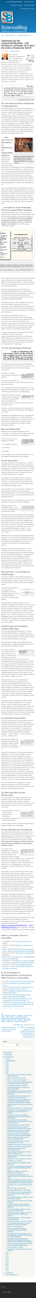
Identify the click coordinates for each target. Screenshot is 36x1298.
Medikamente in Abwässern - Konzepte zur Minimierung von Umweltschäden (8, 1029)
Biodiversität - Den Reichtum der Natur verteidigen (19, 1146)
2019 (7, 1255)
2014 (7, 1264)
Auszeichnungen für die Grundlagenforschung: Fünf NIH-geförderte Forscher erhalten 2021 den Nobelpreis (19, 1111)
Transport (3, 1021)
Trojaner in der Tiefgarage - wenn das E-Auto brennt (19, 1221)
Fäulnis (25, 1015)
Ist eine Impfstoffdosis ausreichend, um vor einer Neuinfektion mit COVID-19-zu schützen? (18, 1223)
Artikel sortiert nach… (10, 35)
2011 (7, 1270)
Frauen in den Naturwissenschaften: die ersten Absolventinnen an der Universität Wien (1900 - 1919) (17, 999)
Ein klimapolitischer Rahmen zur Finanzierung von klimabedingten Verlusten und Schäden (19, 1096)
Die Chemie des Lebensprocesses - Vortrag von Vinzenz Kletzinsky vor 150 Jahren (18, 1141)
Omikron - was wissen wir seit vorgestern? (17, 1080)
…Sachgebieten (9, 1272)
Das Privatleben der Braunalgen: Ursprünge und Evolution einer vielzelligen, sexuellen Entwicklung (19, 1134)
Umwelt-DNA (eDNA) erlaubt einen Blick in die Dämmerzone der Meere (18, 1088)
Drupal (9, 1292)
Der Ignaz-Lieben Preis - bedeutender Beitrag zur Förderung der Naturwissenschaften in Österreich (18, 988)
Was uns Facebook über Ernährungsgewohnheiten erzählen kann (19, 1163)
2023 (7, 1068)
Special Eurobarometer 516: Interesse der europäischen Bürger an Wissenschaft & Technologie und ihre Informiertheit (19, 1121)
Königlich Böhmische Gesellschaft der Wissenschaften (13, 1018)
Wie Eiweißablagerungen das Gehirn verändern (18, 1125)
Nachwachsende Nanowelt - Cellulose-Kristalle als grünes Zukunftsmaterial (19, 1218)
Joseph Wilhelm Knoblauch (21, 1017)
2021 (30, 35)
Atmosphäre (7, 1015)
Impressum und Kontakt (16, 5)
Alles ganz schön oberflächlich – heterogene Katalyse (20, 1108)
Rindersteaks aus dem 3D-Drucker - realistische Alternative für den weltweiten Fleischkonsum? (18, 1131)
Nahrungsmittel (27, 1020)
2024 (7, 1066)
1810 (2, 1015)
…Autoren (7, 1058)
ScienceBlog (14, 27)
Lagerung (3, 1020)
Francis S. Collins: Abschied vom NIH (16, 1078)
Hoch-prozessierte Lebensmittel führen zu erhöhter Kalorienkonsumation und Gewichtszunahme (18, 950)
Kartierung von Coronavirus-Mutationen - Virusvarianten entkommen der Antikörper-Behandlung (17, 1230)
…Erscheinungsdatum (22, 35)
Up (18, 1027)
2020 (7, 1253)
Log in (25, 1024)
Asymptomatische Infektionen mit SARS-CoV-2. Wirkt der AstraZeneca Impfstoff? (20, 1197)
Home (2, 35)
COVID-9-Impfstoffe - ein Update (15, 1247)
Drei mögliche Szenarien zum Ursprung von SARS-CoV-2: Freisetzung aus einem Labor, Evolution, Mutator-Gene (19, 1193)
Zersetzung (17, 1021)
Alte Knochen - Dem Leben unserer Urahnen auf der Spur (19, 1185)
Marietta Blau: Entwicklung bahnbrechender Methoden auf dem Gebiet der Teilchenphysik (17, 995)
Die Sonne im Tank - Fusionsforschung (16, 1188)
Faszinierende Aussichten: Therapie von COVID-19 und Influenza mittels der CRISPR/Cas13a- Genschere (19, 1214)
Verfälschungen (10, 1021)
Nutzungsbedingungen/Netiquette (14, 1)
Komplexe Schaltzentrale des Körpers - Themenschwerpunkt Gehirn (16, 1149)
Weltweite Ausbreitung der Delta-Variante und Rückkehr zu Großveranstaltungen (18, 1138)
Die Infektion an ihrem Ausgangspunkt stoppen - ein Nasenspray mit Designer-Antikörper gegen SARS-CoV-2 (19, 1167)
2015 (7, 1262)
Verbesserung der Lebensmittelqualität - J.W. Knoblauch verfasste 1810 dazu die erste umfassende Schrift (20, 1176)
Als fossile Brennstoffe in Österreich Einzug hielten (21, 981)
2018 (7, 1256)
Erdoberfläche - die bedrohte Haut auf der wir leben (19, 1144)
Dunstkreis (13, 1015)
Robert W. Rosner (15, 51)
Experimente (20, 1015)
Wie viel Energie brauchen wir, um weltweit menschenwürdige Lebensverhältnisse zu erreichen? (19, 1127)
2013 (7, 1266)
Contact (3, 1287)
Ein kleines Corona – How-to (27, 8)
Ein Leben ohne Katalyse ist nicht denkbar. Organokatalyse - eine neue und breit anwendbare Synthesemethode (19, 1116)
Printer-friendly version (18, 1024)
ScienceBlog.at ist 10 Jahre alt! (14, 1160)
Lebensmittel (10, 1020)
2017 (7, 1258)
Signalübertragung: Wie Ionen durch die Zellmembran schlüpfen (20, 1105)
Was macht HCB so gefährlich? (24, 964)
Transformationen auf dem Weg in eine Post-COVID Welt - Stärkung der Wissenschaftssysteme (19, 1244)
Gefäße (7, 1017)
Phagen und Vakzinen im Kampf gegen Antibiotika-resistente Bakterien (19, 1156)
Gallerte (30, 1015)
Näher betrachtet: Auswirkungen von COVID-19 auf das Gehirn (19, 1249)
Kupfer (28, 1018)
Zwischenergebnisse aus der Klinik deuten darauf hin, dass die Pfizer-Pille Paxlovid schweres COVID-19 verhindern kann (20, 1092)
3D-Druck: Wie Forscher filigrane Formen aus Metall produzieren (19, 1201)
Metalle (15, 1020)
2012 (7, 1268)
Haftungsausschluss (29, 1)
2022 (7, 1070)
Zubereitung (23, 1021)
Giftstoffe (12, 1017)
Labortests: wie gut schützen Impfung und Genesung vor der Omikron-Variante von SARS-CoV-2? (19, 1082)
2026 (7, 1062)
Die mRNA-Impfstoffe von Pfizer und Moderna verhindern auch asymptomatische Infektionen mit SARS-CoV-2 (19, 1205)
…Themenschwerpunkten (11, 1274)
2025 (7, 1064)
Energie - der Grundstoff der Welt (15, 1226)
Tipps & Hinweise (8, 1052)
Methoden (20, 1020)
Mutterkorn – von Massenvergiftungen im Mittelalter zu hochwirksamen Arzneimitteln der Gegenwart (19, 961)
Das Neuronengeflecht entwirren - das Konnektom (19, 1190)
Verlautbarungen (8, 1054)
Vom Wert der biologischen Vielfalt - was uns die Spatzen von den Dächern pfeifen (18, 1209)
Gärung (3, 1017)
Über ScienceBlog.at (29, 5)
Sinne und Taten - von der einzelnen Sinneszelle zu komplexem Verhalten (19, 1075)
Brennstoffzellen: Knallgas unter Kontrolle (17, 1085)
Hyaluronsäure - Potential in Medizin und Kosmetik (19, 1158)
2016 (7, 1260)
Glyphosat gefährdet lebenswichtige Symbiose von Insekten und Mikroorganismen (19, 1152)
